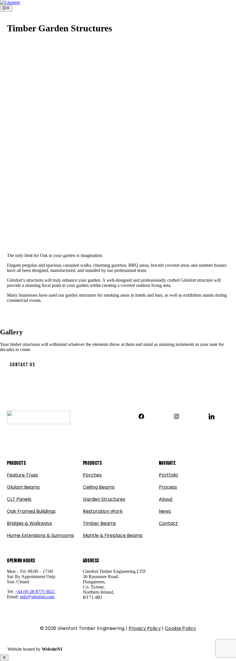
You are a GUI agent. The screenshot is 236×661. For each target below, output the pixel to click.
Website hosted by (34, 649)
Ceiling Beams (99, 487)
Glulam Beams (23, 487)
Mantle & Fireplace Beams (112, 535)
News (165, 511)
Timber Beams (99, 523)
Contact (168, 523)
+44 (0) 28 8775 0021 (35, 591)
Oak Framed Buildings (31, 511)
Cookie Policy (180, 628)
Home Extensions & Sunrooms (40, 535)
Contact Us (22, 365)
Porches (92, 475)
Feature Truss (22, 475)
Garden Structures (104, 499)
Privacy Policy (145, 628)
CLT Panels (19, 499)
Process (168, 487)
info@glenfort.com (37, 596)
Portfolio (168, 475)
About (166, 499)
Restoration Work (103, 511)
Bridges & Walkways (29, 523)
